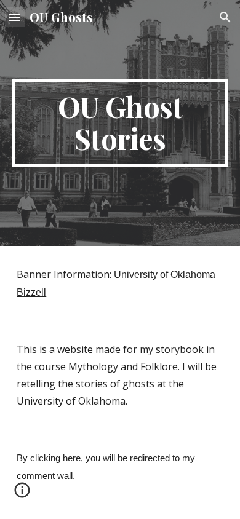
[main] (120, 123)
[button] (15, 17)
